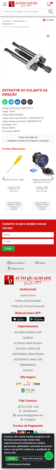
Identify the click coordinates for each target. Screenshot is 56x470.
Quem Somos (28, 295)
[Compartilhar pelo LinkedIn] (17, 102)
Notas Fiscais (17, 269)
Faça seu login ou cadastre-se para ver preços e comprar (28, 139)
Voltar (49, 20)
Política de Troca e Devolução (28, 306)
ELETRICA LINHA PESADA (28, 343)
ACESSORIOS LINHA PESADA (28, 354)
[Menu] (4, 4)
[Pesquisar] (51, 11)
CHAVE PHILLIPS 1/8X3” (14, 180)
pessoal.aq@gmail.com (29, 415)
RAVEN (12, 128)
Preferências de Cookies (18, 464)
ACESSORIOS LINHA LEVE (28, 359)
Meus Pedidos (17, 263)
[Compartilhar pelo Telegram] (11, 102)
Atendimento (29, 411)
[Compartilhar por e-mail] (24, 102)
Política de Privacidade (28, 300)
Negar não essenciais (32, 458)
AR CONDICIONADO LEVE (28, 332)
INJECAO (28, 370)
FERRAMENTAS (28, 365)
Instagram (30, 419)
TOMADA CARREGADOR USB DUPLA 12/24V (42, 181)
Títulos (41, 263)
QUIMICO (28, 337)
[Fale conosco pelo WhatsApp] (49, 455)
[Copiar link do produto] (30, 102)
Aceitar (11, 458)
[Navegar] (3, 178)
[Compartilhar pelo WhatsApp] (5, 102)
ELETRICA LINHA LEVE (28, 348)
